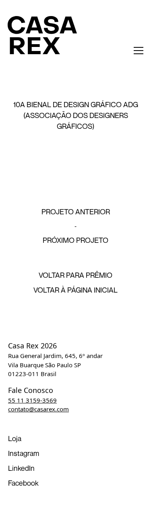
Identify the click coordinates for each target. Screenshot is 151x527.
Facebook (23, 482)
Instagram (23, 453)
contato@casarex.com (38, 409)
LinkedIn (21, 468)
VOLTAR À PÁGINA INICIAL (75, 289)
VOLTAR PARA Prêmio (75, 275)
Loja (14, 438)
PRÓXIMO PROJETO (75, 240)
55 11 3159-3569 (32, 400)
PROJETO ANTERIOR (75, 211)
